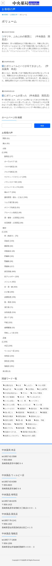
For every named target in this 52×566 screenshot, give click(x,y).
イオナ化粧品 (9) (10, 167)
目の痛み (8, 424)
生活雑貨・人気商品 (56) (13, 223)
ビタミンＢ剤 (10, 405)
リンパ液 (39, 405)
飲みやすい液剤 (29, 436)
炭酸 (29, 420)
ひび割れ (31, 389)
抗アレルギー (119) (11, 276)
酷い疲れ (32, 428)
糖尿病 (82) (8, 246)
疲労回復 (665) (10, 271)
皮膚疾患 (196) (10, 297)
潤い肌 (20, 420)
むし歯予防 (43, 389)
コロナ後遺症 (10, 397)
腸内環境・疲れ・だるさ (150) (16, 197)
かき (19, 385)
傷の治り (34, 408)
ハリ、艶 (23, 401)
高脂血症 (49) (9, 251)
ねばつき (8, 389)
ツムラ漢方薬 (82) (11, 202)
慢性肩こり (33, 412)
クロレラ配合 (37, 393)
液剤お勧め (22, 416)
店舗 (4, 338)
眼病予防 (19, 424)
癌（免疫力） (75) (11, 236)
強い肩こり (9, 412)
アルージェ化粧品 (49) (13, 212)
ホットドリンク (25, 405)
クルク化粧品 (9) (10, 172)
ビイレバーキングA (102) (13, 187)
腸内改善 (21, 428)
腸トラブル (9, 428)
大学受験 (45, 408)
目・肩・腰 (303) (10, 287)
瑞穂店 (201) (9, 366)
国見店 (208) (9, 361)
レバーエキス (10, 408)
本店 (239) (8, 346)
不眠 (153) (8, 322)
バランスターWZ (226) (13, 182)
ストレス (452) (10, 282)
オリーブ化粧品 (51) (12, 207)
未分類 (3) (6, 371)
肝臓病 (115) (9, 256)
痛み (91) (6, 143)
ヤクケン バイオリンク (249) (15, 177)
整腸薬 (44, 412)
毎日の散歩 (9, 416)
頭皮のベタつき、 (11, 432)
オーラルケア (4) (10, 161)
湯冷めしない (35, 416)
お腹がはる (9, 385)
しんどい (29, 385)
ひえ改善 (19, 389)
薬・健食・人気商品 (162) (14, 218)
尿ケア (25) (8, 317)
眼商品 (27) (8, 156)
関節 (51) (6, 138)
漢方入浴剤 (9, 420)
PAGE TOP (48, 547)
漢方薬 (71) (8, 307)
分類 (4, 148)
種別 (4, 228)
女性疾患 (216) (10, 312)
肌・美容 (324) (10, 302)
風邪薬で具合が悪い (30, 432)
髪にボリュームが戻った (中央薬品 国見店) (25, 95)
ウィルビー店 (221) (11, 351)
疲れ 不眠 (40, 420)
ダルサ (22, 397)
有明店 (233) (9, 356)
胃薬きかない (32, 424)
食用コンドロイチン (12, 436)
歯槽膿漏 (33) (9, 328)
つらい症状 (41, 385)
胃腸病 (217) (9, 266)
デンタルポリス (34, 397)
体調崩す (23, 408)
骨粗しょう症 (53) (11, 333)
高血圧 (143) (9, 241)
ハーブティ (35, 401)
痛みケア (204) (10, 192)
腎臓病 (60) (8, 261)
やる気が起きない (11, 393)
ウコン (25, 393)
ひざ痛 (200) (9, 292)
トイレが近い (10, 401)
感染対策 (21, 412)
